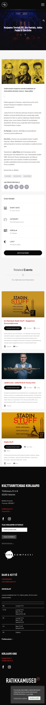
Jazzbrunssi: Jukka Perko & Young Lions (19, 382)
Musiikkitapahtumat (17, 222)
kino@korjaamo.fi (7, 661)
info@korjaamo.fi (7, 509)
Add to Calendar (23, 253)
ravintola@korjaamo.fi (9, 582)
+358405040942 (7, 579)
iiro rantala (17, 176)
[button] (44, 20)
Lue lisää (29, 694)
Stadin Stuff (8, 442)
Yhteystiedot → (7, 511)
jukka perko (27, 176)
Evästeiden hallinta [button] (20, 698)
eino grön (8, 176)
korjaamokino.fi (7, 658)
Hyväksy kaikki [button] (34, 698)
